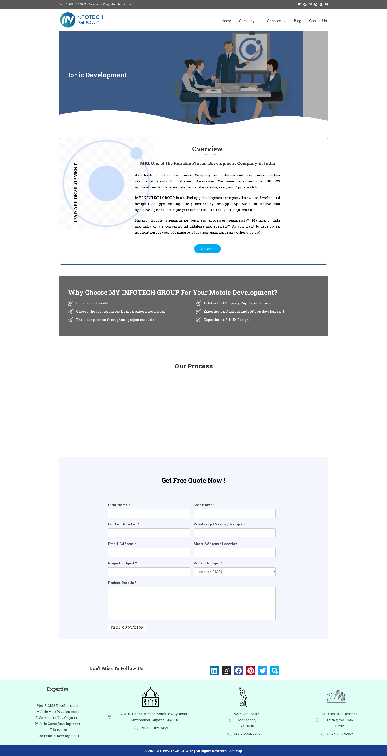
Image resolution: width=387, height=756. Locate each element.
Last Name (204, 504)
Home (226, 21)
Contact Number (123, 524)
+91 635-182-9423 (75, 4)
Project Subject (122, 563)
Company (246, 21)
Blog (297, 21)
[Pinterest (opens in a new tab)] (310, 4)
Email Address (122, 543)
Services (274, 21)
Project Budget (208, 563)
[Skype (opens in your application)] (326, 4)
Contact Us (318, 21)
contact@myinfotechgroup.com (113, 4)
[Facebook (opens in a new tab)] (305, 4)
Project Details (122, 582)
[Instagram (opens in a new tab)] (315, 4)
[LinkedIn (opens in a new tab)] (321, 4)
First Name (119, 504)
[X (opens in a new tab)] (299, 4)
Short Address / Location (216, 543)
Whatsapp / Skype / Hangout (219, 524)
